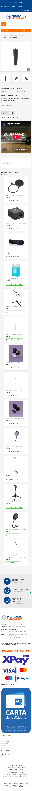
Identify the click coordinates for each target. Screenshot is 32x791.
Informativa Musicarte (22, 774)
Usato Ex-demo (15, 767)
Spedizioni (6, 776)
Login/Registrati (26, 10)
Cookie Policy (12, 778)
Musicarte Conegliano (16, 765)
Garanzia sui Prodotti (9, 774)
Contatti (21, 769)
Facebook (5, 6)
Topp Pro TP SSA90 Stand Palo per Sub (16, 390)
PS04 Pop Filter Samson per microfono (16, 529)
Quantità (5, 113)
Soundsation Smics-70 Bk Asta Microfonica (17, 474)
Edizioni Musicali (13, 769)
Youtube (13, 6)
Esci (2, 748)
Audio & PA (10, 35)
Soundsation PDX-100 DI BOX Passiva (16, 223)
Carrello (3, 745)
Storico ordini (4, 743)
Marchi (23, 767)
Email (24, 2)
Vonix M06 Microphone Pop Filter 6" (15, 195)
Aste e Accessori (19, 35)
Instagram (21, 6)
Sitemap (20, 778)
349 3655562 (12, 629)
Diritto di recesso (15, 776)
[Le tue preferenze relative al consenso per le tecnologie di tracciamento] (30, 593)
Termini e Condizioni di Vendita (16, 772)
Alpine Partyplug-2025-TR (12, 362)
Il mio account (5, 741)
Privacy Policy (25, 776)
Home (3, 35)
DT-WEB (20, 787)
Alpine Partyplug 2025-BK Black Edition (16, 418)
